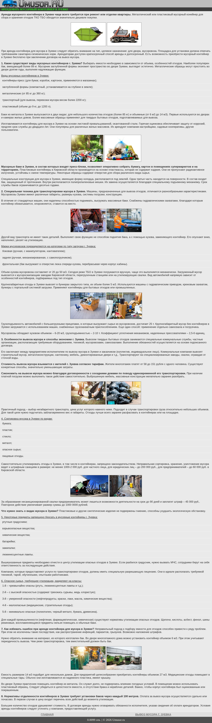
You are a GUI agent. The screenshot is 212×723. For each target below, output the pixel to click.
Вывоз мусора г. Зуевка (153, 714)
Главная (47, 714)
